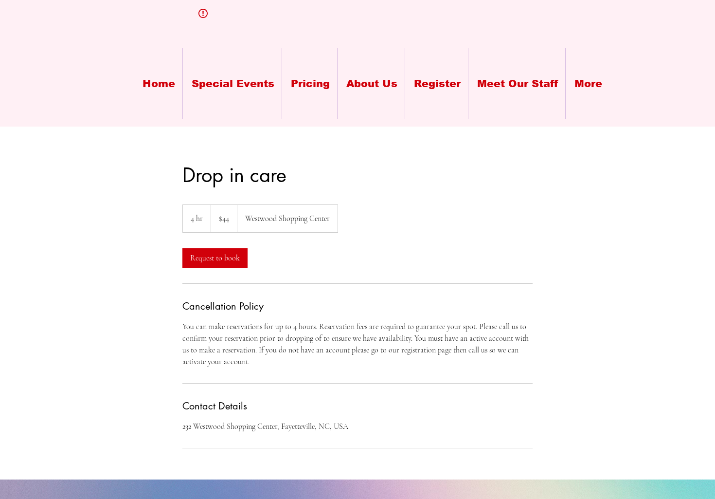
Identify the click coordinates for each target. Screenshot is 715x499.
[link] (215, 258)
